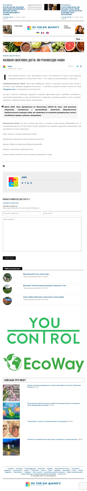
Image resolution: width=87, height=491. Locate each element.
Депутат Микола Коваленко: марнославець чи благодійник (43, 297)
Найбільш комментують (13, 268)
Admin (10, 66)
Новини (5, 56)
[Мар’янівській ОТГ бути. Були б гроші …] (7, 277)
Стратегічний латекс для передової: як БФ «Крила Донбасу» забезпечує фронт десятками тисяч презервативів (71, 11)
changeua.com (9, 89)
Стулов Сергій (8, 17)
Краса (18, 56)
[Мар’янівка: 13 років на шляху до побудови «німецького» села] (7, 289)
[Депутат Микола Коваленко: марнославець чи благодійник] (7, 300)
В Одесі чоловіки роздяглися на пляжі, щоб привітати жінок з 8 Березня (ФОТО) (54, 386)
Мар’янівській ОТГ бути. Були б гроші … (36, 274)
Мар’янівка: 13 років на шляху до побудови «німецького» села (44, 285)
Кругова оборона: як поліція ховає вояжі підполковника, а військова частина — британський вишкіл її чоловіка (14, 11)
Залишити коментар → (11, 203)
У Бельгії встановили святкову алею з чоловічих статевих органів (52, 439)
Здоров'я (12, 56)
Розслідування (7, 5)
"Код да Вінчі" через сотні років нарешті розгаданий (47, 421)
